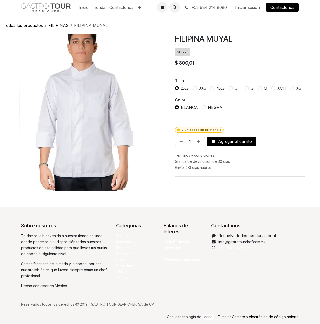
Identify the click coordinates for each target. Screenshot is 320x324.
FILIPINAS (58, 25)
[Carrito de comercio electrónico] (162, 7)
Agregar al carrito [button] (234, 141)
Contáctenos (282, 7)
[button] (175, 7)
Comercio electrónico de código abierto (265, 317)
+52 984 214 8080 (208, 7)
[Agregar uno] (200, 141)
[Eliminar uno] (180, 141)
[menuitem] (84, 7)
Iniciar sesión (247, 7)
